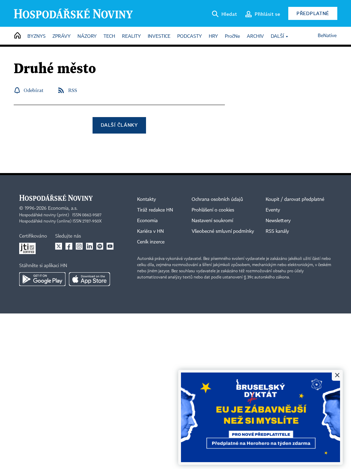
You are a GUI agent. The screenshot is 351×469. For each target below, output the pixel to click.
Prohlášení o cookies (213, 210)
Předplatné (312, 13)
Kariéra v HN (150, 231)
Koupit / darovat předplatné (295, 199)
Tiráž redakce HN (155, 210)
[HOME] (17, 36)
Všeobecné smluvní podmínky (223, 231)
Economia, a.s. (62, 208)
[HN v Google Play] (42, 279)
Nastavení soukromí (212, 220)
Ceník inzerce (151, 242)
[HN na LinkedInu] (89, 246)
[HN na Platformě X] (58, 246)
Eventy (273, 210)
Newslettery (278, 220)
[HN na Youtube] (110, 246)
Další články (119, 125)
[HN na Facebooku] (68, 246)
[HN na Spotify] (99, 246)
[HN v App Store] (89, 279)
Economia (147, 220)
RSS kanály (277, 231)
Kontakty (146, 199)
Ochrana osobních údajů (217, 199)
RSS (72, 90)
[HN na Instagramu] (79, 246)
